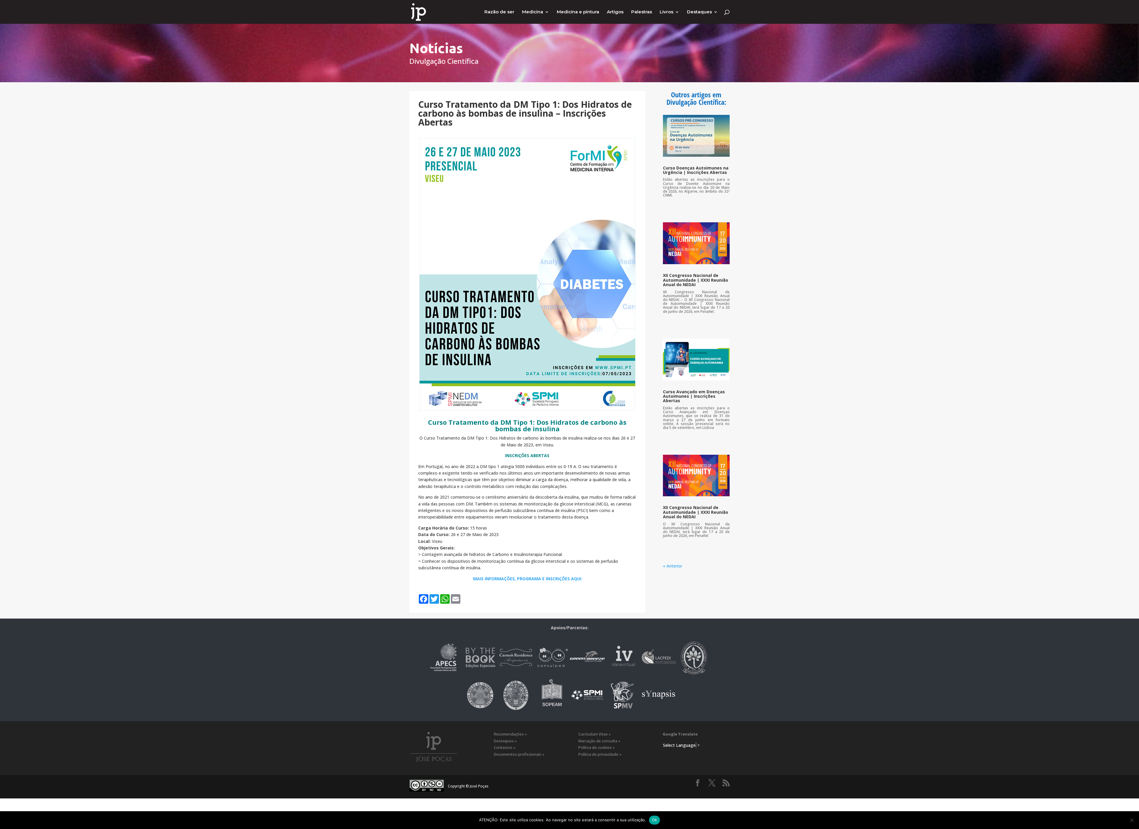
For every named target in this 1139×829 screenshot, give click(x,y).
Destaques (699, 12)
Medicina (532, 12)
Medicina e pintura (578, 12)
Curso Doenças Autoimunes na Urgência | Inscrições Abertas (695, 170)
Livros (666, 12)
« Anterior (672, 566)
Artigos (615, 12)
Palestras (641, 12)
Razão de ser (499, 12)
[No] (1132, 820)
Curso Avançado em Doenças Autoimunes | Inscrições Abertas (694, 396)
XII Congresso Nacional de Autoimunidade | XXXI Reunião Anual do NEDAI (695, 279)
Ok (654, 819)
